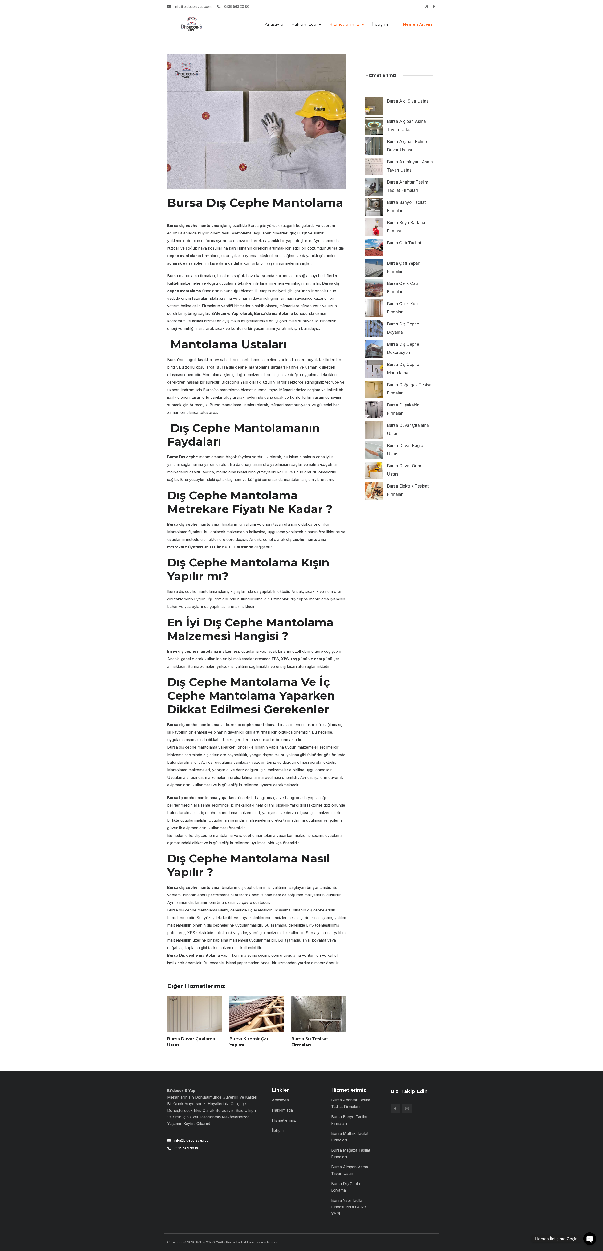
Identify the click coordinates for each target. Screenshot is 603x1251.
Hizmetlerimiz (344, 24)
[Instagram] (426, 6)
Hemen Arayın (417, 24)
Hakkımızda (304, 24)
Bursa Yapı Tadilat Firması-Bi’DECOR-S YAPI (349, 1207)
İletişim (380, 24)
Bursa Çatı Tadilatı (404, 242)
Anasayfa (274, 24)
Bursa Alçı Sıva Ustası (408, 100)
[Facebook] (434, 6)
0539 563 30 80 (236, 6)
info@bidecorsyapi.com (193, 6)
